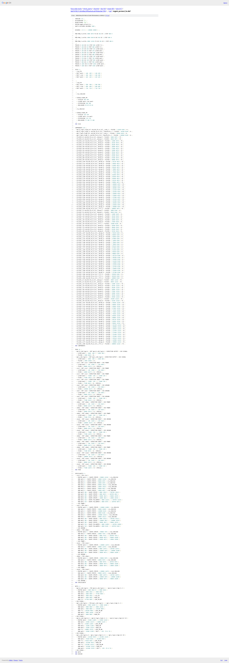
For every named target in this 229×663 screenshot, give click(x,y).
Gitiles (11, 660)
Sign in (225, 3)
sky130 (103, 9)
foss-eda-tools (76, 9)
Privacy (16, 660)
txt (221, 660)
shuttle (96, 9)
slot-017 (119, 9)
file (107, 15)
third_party (87, 9)
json (225, 660)
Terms (21, 660)
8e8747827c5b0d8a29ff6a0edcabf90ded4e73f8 (88, 11)
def (110, 11)
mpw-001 (110, 9)
